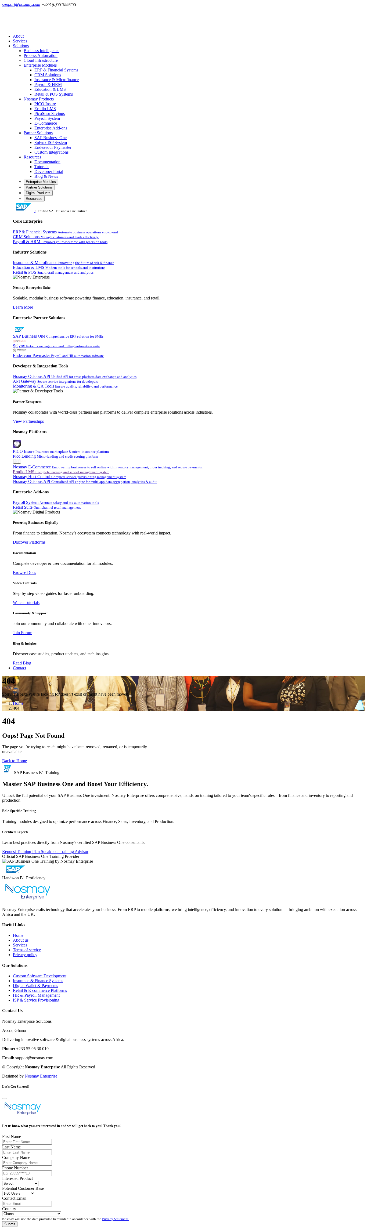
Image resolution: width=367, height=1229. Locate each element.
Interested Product (17, 1178)
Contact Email (14, 1198)
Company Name (16, 1157)
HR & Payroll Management (36, 995)
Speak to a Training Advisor (64, 851)
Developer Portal (48, 171)
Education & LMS (50, 89)
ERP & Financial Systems (56, 70)
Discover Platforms (29, 542)
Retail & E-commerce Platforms (40, 990)
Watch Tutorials (26, 602)
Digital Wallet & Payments (35, 985)
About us (20, 940)
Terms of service (27, 950)
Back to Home (14, 760)
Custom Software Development (39, 976)
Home (18, 703)
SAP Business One (50, 137)
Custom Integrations (51, 152)
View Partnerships (28, 421)
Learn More (23, 307)
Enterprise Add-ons (50, 128)
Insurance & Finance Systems (38, 980)
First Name (11, 1136)
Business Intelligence (41, 50)
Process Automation (40, 55)
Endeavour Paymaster (52, 147)
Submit (9, 1224)
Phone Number (15, 1168)
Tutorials (41, 166)
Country (9, 1208)
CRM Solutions (47, 75)
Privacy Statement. (115, 1219)
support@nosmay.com (21, 4)
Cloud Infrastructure (41, 60)
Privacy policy (25, 954)
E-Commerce (45, 123)
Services (20, 41)
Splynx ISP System (50, 142)
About (18, 36)
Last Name (11, 1147)
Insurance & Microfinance (56, 79)
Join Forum (22, 632)
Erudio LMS (45, 108)
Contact (19, 668)
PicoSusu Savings (49, 113)
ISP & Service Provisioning (36, 1000)
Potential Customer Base (23, 1188)
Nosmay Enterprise (41, 1076)
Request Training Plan (21, 851)
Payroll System (47, 118)
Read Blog (22, 663)
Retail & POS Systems (53, 94)
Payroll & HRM (48, 84)
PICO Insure (45, 104)
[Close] (4, 1098)
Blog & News (46, 176)
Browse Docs (24, 572)
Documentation (47, 162)
